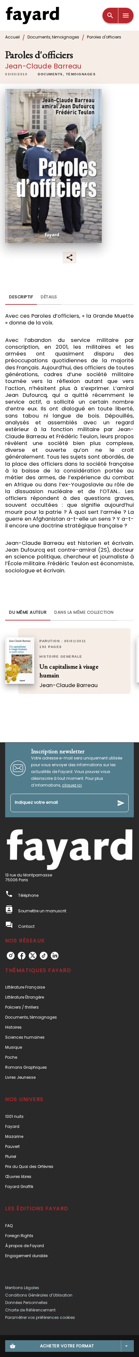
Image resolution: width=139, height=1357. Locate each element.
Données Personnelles (26, 1302)
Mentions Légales (22, 1287)
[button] (66, 74)
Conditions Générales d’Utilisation (38, 1295)
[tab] (21, 297)
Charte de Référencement (30, 1310)
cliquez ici (72, 785)
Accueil (12, 37)
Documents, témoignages (53, 37)
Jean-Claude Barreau (43, 66)
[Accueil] (32, 15)
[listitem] (10, 955)
